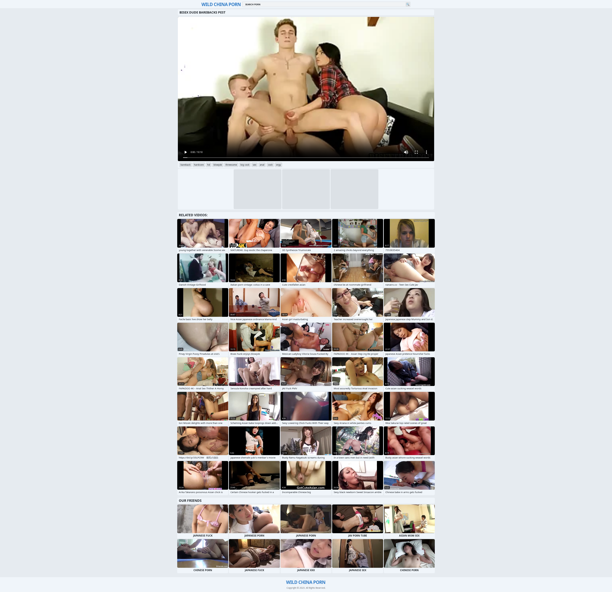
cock (270, 164)
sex (254, 164)
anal (262, 164)
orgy (278, 164)
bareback (185, 164)
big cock (244, 164)
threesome (231, 164)
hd (208, 164)
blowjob (218, 164)
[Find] (408, 4)
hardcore (199, 164)
